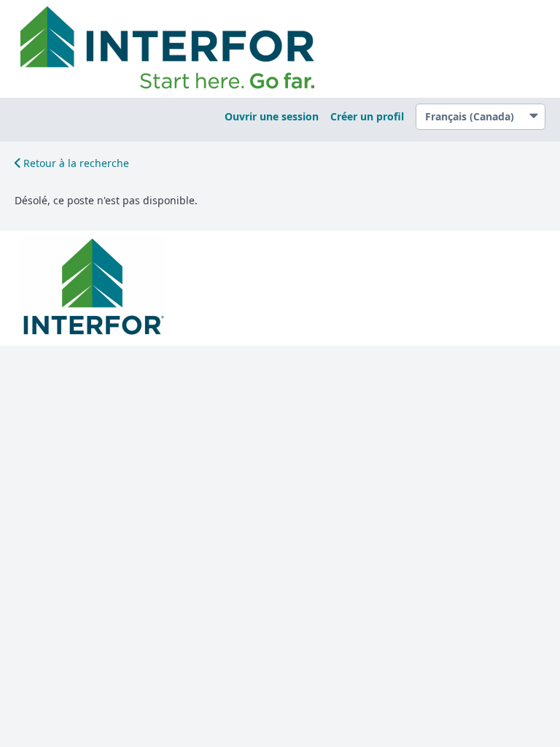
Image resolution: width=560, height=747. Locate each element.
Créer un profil (367, 116)
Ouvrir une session (272, 116)
